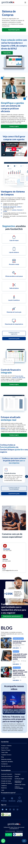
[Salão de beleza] (14, 286)
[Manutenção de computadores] (14, 322)
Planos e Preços (5, 750)
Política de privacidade (10, 831)
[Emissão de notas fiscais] (14, 474)
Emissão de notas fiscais (9, 206)
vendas (5, 211)
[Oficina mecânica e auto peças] (14, 274)
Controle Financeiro (6, 774)
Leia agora (16, 648)
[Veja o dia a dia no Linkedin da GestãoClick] (13, 809)
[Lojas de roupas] (14, 238)
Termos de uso (19, 831)
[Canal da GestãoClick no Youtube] (6, 809)
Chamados (17, 774)
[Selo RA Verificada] (17, 834)
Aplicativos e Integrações (18, 781)
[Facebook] (10, 809)
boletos (19, 206)
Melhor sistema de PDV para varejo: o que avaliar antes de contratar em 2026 (20, 672)
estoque (14, 210)
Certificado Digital (19, 778)
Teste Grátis (4, 752)
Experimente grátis (14, 29)
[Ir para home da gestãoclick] (8, 2)
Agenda (17, 776)
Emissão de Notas (6, 781)
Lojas (2, 790)
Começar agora (14, 126)
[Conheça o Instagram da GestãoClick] (2, 809)
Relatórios (4, 788)
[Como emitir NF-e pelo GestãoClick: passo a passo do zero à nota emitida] (6, 655)
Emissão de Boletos (6, 783)
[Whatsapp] (17, 809)
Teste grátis (7, 53)
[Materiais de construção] (14, 310)
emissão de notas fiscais (18, 377)
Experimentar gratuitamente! (12, 616)
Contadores (4, 764)
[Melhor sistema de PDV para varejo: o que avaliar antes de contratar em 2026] (6, 672)
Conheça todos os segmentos (14, 333)
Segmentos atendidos (7, 761)
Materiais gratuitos (6, 759)
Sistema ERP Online (20, 784)
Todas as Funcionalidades (19, 787)
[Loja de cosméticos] (14, 298)
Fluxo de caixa (19, 376)
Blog (2, 757)
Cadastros (4, 785)
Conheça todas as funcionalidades (14, 488)
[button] (3, 841)
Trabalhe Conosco (6, 754)
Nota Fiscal (16, 651)
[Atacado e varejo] (14, 262)
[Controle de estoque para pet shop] (6, 642)
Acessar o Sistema (6, 745)
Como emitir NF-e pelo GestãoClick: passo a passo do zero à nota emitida (20, 656)
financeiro (20, 210)
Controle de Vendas (6, 778)
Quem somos (4, 748)
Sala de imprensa (6, 766)
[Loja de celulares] (14, 250)
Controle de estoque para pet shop (19, 642)
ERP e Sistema (16, 667)
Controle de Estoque (18, 638)
